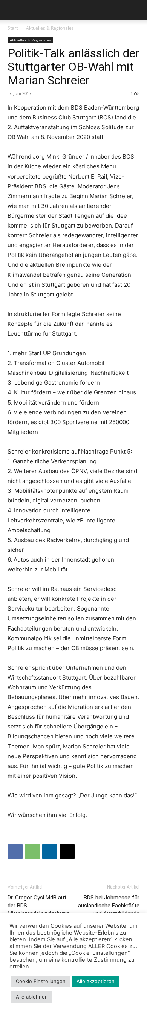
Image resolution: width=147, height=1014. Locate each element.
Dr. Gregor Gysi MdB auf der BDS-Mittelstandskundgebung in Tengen (38, 909)
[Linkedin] (49, 851)
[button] (13, 10)
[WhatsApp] (32, 851)
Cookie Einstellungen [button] (41, 981)
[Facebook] (15, 851)
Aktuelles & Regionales (50, 28)
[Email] (67, 851)
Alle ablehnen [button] (32, 997)
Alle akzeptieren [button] (96, 981)
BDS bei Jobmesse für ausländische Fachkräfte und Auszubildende (108, 905)
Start (13, 28)
